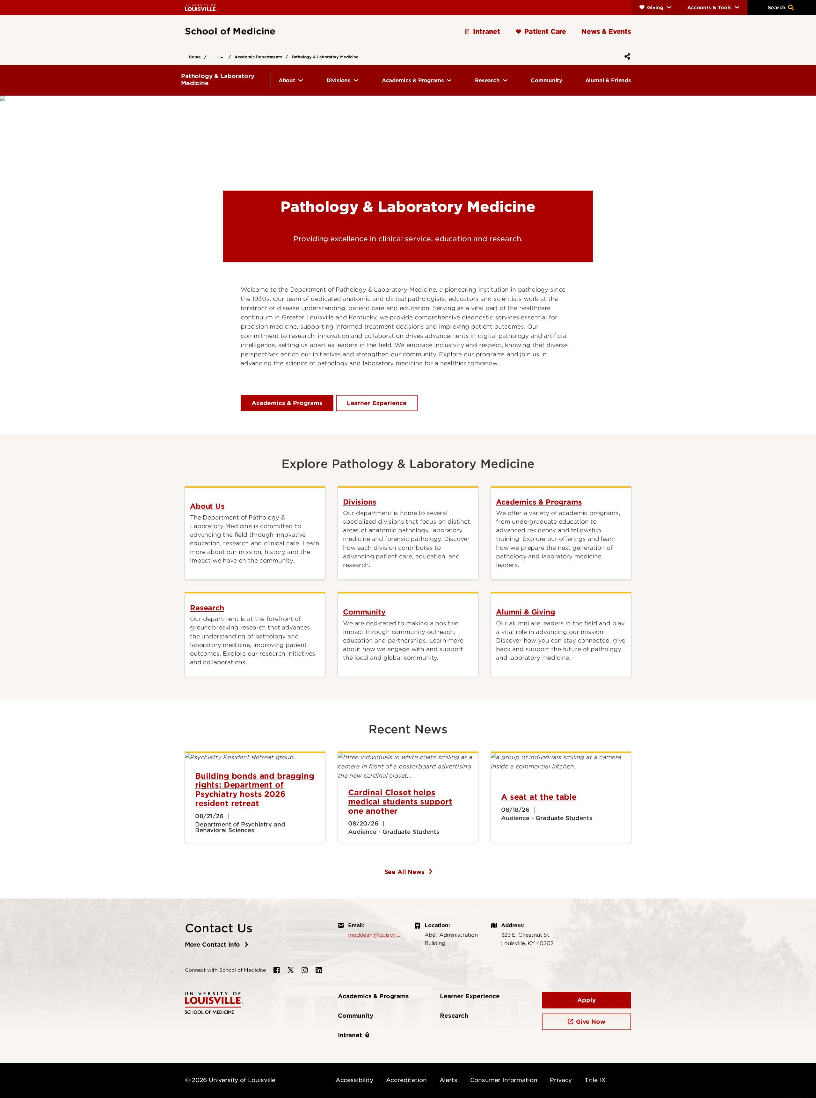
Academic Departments (258, 57)
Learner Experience (377, 403)
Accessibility (354, 1080)
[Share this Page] (626, 56)
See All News (405, 872)
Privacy (561, 1080)
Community (355, 1015)
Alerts (448, 1080)
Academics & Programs (287, 403)
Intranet (350, 1035)
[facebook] (276, 970)
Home (194, 57)
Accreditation (406, 1080)
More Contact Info (213, 944)
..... (215, 56)
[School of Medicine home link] (214, 1002)
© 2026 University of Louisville (230, 1080)
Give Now (590, 1021)
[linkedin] (319, 970)
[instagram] (305, 970)
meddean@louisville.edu (375, 935)
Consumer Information (503, 1080)
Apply (586, 1000)
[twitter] (291, 970)
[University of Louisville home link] (201, 7)
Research (454, 1015)
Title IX (595, 1080)
